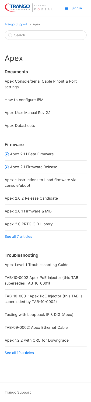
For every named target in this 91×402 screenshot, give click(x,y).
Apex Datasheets (20, 125)
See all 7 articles (18, 236)
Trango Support (16, 24)
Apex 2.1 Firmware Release (33, 166)
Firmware (14, 144)
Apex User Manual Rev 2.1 (27, 112)
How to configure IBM (24, 99)
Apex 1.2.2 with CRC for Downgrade (37, 340)
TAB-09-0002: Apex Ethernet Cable (36, 327)
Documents (16, 71)
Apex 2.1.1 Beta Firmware (32, 154)
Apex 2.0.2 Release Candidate (31, 198)
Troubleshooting (21, 255)
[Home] (28, 10)
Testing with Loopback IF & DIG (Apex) (39, 314)
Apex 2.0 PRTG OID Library (29, 224)
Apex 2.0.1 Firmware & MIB (28, 211)
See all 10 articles (19, 353)
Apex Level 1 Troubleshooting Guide (36, 264)
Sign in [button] (77, 8)
